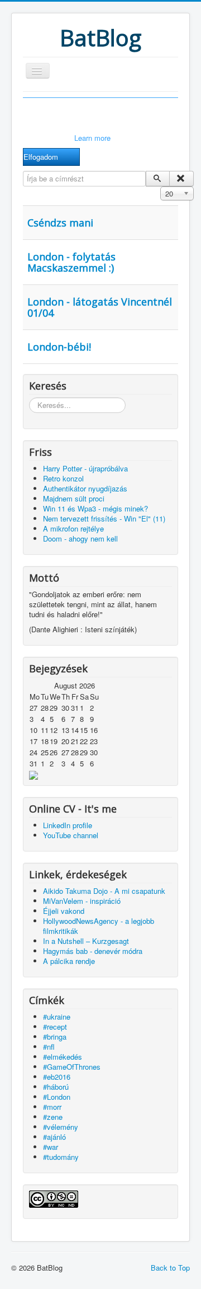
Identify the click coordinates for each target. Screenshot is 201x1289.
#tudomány (61, 1157)
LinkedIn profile (67, 825)
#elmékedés (62, 1056)
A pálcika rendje (69, 961)
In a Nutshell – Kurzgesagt (86, 941)
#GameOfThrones (71, 1066)
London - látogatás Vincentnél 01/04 (99, 307)
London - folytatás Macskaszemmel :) (71, 262)
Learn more (92, 137)
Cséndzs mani (60, 222)
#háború (56, 1086)
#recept (55, 1026)
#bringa (54, 1036)
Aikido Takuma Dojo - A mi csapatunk (104, 890)
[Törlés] (181, 178)
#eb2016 (56, 1076)
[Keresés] (158, 178)
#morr (52, 1106)
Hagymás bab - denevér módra (92, 951)
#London (56, 1096)
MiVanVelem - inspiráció (82, 901)
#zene (53, 1116)
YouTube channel (70, 835)
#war (50, 1147)
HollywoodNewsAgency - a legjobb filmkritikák (98, 926)
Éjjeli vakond (63, 911)
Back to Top (170, 1267)
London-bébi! (59, 346)
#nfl (49, 1046)
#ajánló (54, 1136)
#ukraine (56, 1016)
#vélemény (60, 1126)
